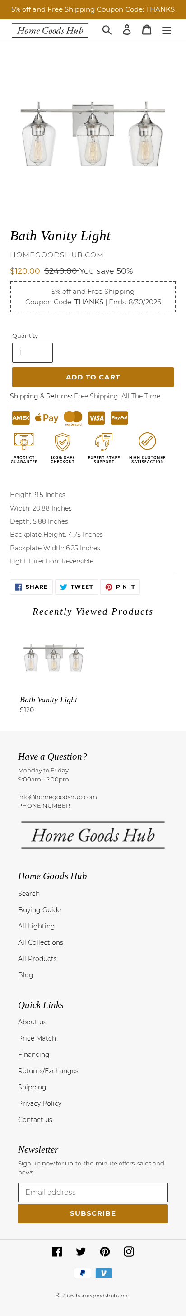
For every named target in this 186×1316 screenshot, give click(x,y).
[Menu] (167, 29)
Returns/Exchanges (48, 1071)
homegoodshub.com (103, 1295)
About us (32, 1022)
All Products (37, 959)
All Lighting (36, 926)
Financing (34, 1055)
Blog (25, 975)
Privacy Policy (39, 1103)
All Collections (40, 942)
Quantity (25, 335)
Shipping (32, 1087)
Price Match (37, 1038)
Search (29, 894)
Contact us (35, 1120)
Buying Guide (39, 910)
